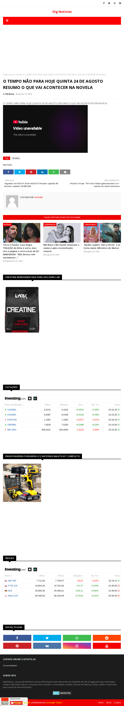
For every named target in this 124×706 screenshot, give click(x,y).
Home (101, 702)
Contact (117, 702)
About (108, 702)
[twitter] (109, 3)
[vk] (47, 646)
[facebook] (104, 3)
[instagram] (115, 3)
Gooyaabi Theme (54, 702)
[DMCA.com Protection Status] (62, 694)
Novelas (19, 74)
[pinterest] (119, 3)
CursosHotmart (10, 665)
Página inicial (8, 74)
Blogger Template (22, 702)
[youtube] (107, 646)
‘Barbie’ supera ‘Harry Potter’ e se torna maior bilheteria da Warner (102, 246)
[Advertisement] (62, 46)
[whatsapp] (77, 638)
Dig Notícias (62, 12)
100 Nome (9, 94)
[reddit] (107, 638)
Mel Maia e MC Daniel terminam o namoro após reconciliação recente (61, 248)
